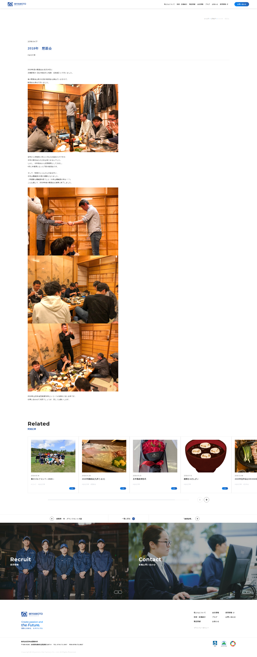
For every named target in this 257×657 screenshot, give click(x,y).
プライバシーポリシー (201, 628)
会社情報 (200, 4)
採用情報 (223, 4)
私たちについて (169, 4)
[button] (200, 499)
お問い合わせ (230, 617)
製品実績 (192, 4)
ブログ (207, 4)
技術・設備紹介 (182, 4)
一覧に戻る (126, 519)
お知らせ (215, 4)
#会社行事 (32, 55)
